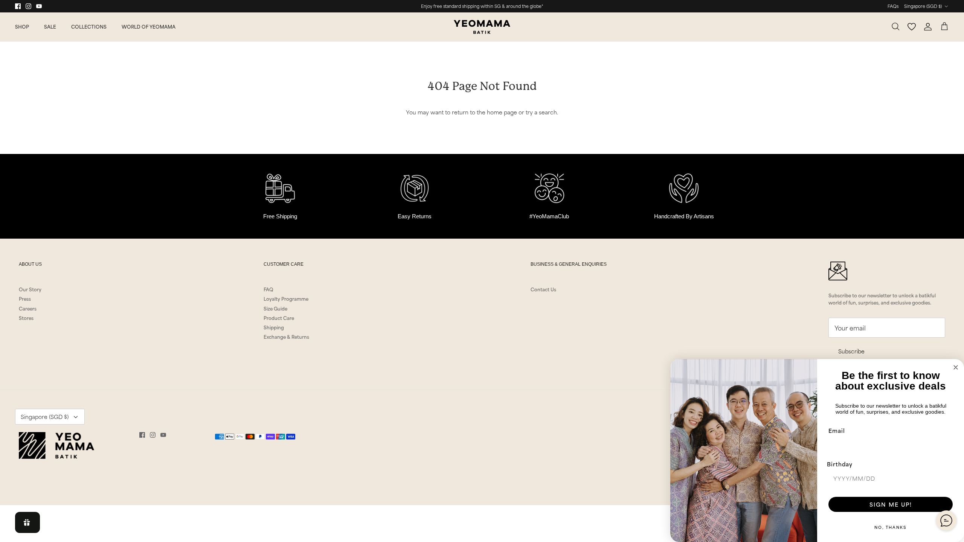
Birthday (840, 464)
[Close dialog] (955, 367)
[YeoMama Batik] (482, 27)
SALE (50, 26)
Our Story (30, 289)
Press (25, 298)
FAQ (268, 289)
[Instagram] (28, 6)
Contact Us (543, 289)
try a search (541, 112)
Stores (26, 317)
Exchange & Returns (286, 336)
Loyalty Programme (286, 298)
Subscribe (851, 351)
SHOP (22, 26)
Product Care (279, 317)
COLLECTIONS (89, 26)
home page (502, 112)
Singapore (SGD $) (923, 6)
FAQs (893, 6)
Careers (28, 308)
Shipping (274, 327)
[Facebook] (18, 6)
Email (836, 430)
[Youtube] (39, 6)
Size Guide (275, 308)
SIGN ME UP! (890, 504)
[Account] (927, 26)
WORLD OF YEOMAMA (148, 26)
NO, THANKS (890, 527)
